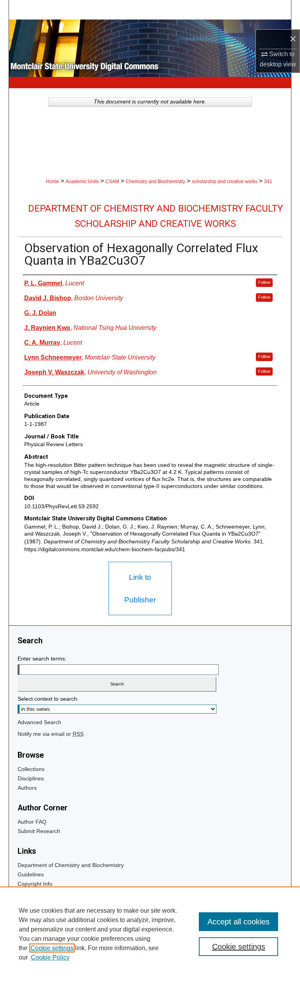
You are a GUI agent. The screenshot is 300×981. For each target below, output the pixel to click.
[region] (150, 934)
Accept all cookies (238, 921)
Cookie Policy (50, 957)
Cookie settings (51, 948)
